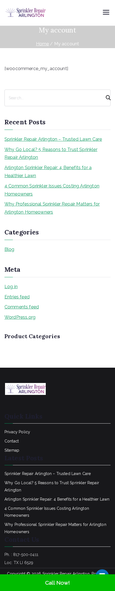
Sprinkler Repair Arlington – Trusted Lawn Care (53, 139)
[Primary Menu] (106, 12)
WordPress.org (19, 317)
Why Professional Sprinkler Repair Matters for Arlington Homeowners (52, 208)
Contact (11, 441)
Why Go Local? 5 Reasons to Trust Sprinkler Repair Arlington (50, 153)
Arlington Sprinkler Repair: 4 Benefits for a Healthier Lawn (48, 171)
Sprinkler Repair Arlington (66, 574)
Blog (9, 249)
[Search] (105, 98)
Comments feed (21, 307)
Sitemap (11, 450)
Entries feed (17, 297)
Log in (11, 286)
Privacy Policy (17, 432)
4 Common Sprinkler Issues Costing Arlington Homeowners (51, 190)
